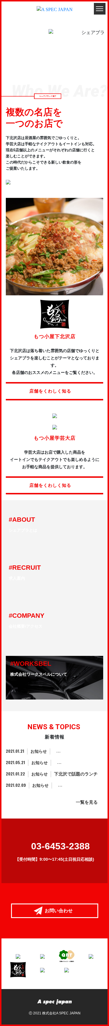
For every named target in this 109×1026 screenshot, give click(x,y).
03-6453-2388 (60, 846)
